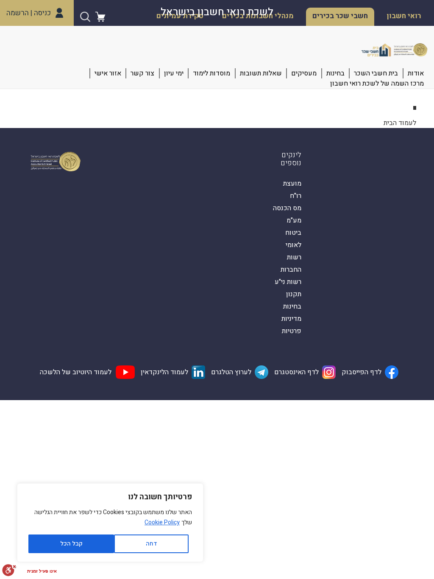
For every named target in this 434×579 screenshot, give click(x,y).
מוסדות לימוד (211, 73)
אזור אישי (108, 73)
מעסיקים (304, 73)
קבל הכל (71, 543)
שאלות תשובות (261, 73)
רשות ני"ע (288, 282)
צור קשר (142, 73)
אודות (416, 73)
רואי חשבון (404, 16)
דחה (151, 543)
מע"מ (294, 220)
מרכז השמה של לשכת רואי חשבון (377, 83)
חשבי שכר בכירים (340, 16)
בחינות (335, 73)
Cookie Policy (162, 522)
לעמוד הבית (400, 123)
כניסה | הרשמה (28, 13)
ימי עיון (174, 73)
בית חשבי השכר (376, 73)
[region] (110, 522)
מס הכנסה (287, 208)
